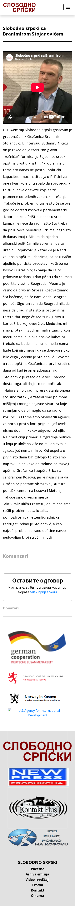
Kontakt (37, 890)
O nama (37, 895)
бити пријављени (43, 592)
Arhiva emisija (37, 874)
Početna (37, 869)
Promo (37, 885)
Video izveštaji (37, 879)
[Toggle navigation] (67, 7)
